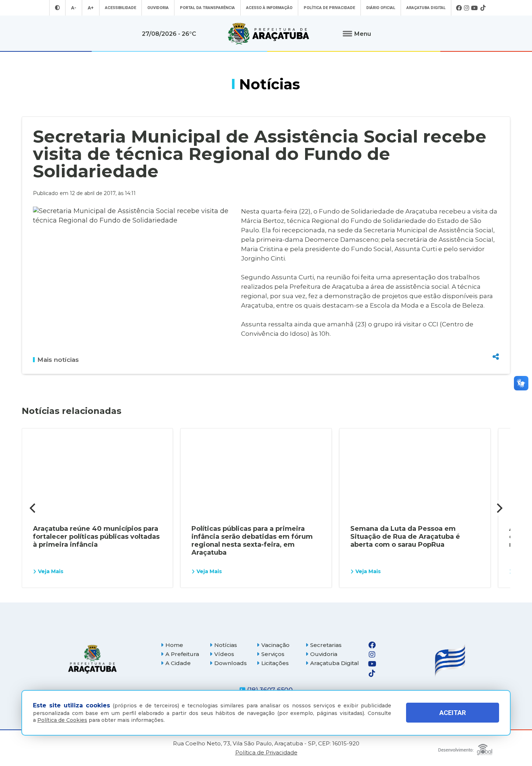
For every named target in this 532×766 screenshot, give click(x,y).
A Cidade (178, 663)
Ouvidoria (158, 7)
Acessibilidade (120, 7)
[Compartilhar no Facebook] (496, 318)
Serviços (272, 654)
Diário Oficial (380, 7)
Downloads (230, 663)
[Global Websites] (465, 747)
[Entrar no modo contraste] (57, 7)
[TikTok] (482, 8)
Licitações (275, 663)
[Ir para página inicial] (268, 34)
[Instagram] (466, 8)
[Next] (499, 508)
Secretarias (326, 645)
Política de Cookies (62, 720)
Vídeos (224, 654)
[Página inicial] (92, 659)
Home (174, 645)
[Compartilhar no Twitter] (496, 330)
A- (73, 7)
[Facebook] (459, 8)
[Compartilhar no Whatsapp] (496, 343)
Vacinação (275, 645)
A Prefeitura (182, 654)
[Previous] (33, 508)
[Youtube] (474, 8)
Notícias (225, 645)
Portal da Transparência (207, 7)
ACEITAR (452, 712)
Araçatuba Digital (426, 7)
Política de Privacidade (329, 7)
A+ (91, 7)
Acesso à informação (269, 7)
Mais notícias (58, 359)
